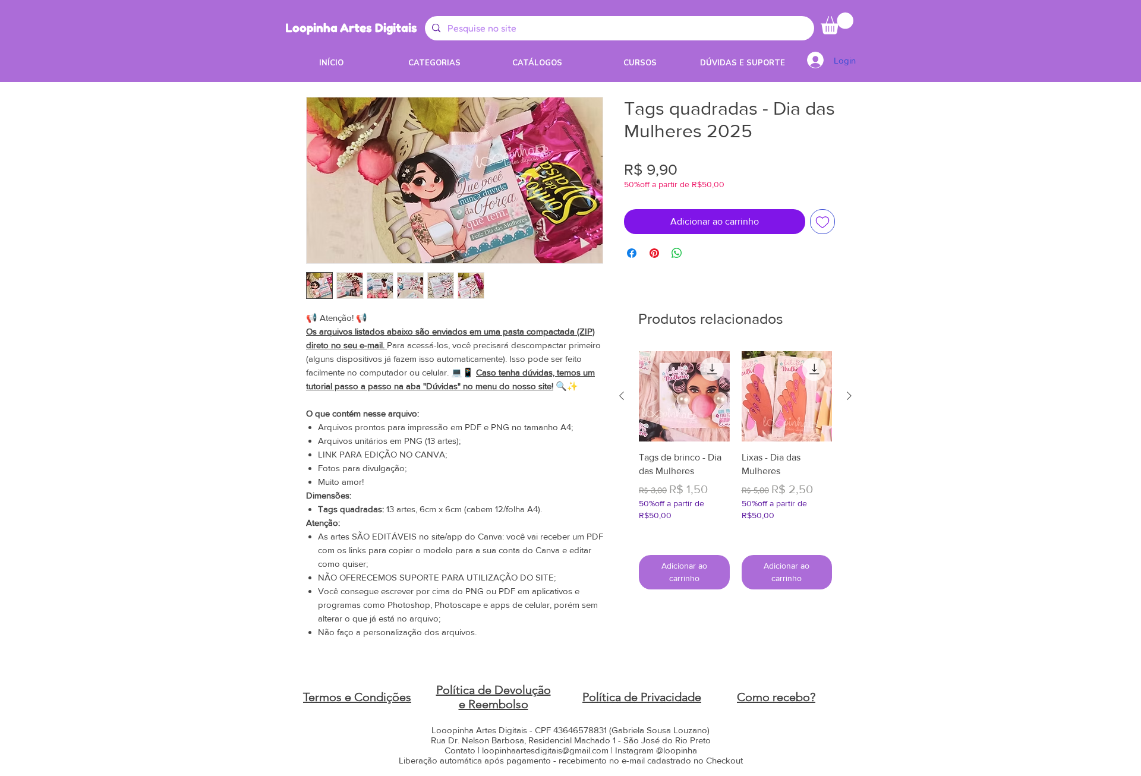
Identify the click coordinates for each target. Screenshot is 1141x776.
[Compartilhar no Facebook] (632, 253)
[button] (837, 23)
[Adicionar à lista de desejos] (822, 221)
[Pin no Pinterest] (654, 253)
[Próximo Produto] (849, 396)
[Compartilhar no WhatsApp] (677, 253)
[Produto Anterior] (621, 396)
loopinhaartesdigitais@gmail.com (545, 750)
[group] (735, 470)
